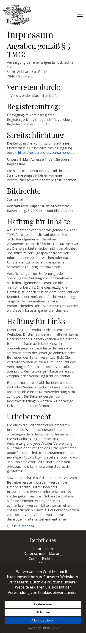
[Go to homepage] (17, 15)
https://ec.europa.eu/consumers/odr (47, 152)
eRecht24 (26, 526)
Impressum (43, 548)
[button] (80, 15)
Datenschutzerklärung (43, 553)
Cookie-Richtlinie (43, 558)
